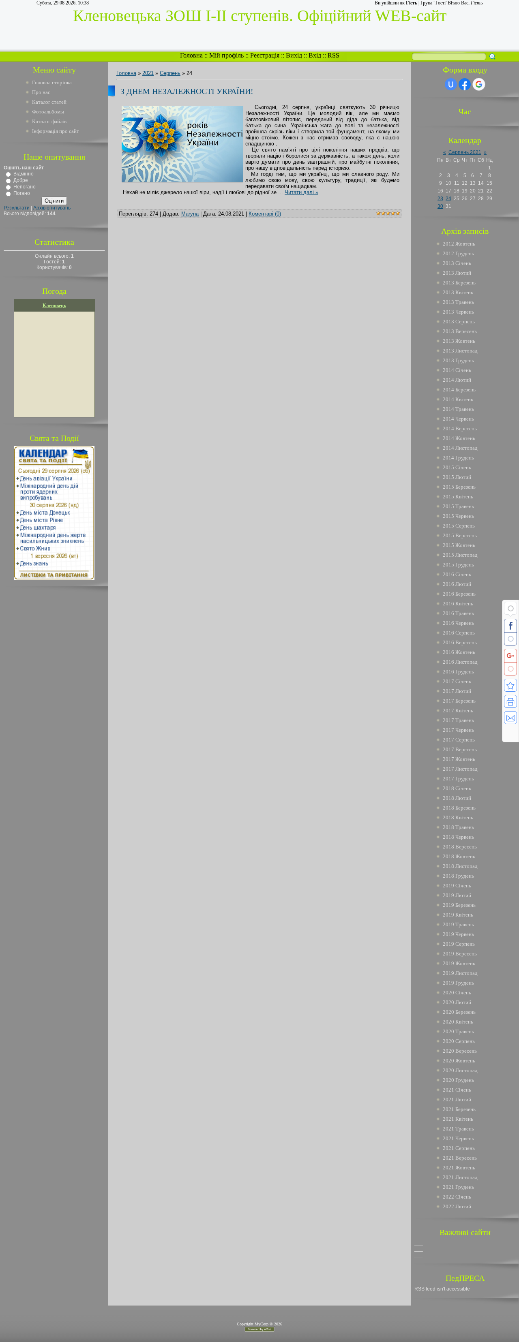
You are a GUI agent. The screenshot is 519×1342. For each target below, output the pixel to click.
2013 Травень (458, 302)
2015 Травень (458, 506)
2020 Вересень (460, 1051)
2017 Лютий (457, 691)
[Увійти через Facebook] (465, 84)
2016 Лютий (457, 584)
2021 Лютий (457, 1099)
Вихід (294, 55)
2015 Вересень (460, 535)
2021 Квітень (458, 1119)
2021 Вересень (460, 1158)
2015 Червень (458, 516)
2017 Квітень (458, 710)
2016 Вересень (460, 642)
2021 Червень (458, 1138)
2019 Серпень (459, 944)
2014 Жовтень (459, 438)
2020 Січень (457, 992)
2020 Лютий (457, 1002)
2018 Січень (457, 788)
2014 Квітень (458, 399)
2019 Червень (458, 934)
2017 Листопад (460, 769)
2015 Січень (457, 467)
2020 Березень (459, 1012)
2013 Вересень (460, 331)
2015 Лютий (457, 477)
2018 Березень (459, 808)
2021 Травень (458, 1129)
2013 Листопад (460, 351)
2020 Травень (458, 1031)
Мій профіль (226, 55)
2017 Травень (458, 720)
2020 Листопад (460, 1070)
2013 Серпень (459, 321)
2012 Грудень (458, 253)
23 (440, 198)
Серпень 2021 (464, 152)
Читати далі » (301, 192)
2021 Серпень (459, 1148)
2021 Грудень (458, 1187)
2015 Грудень (458, 565)
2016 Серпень (459, 633)
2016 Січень (457, 574)
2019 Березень (459, 905)
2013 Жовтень (459, 341)
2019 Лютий (457, 895)
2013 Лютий (457, 273)
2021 (148, 73)
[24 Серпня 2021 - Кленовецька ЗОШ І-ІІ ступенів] (510, 685)
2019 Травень (458, 924)
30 (440, 206)
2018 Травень (458, 827)
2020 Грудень (458, 1080)
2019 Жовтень (459, 963)
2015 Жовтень (459, 545)
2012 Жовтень (459, 244)
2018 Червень (458, 837)
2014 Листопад (460, 448)
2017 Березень (459, 701)
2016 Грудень (458, 672)
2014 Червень (458, 419)
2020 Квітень (458, 1022)
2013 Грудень (458, 360)
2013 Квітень (458, 292)
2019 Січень (457, 886)
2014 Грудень (458, 458)
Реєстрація (264, 55)
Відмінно (23, 174)
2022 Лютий (457, 1206)
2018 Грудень (458, 876)
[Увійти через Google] (478, 84)
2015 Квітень (458, 497)
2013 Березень (459, 283)
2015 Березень (459, 487)
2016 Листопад (460, 662)
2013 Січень (457, 263)
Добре (20, 180)
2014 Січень (457, 370)
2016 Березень (459, 594)
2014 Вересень (460, 428)
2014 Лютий (457, 380)
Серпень (170, 73)
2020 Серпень (459, 1041)
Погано (21, 193)
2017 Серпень (459, 740)
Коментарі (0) (265, 214)
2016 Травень (458, 613)
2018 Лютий (457, 798)
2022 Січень (457, 1197)
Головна (191, 55)
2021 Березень (459, 1109)
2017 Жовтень (459, 759)
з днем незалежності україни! (186, 91)
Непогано (24, 187)
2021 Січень (457, 1090)
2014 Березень (459, 390)
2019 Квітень (458, 915)
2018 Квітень (458, 817)
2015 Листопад (460, 555)
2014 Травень (458, 409)
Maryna (190, 214)
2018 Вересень (460, 847)
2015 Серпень (459, 526)
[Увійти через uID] (451, 84)
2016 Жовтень (459, 652)
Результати (17, 208)
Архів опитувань (52, 208)
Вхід (315, 55)
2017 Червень (458, 730)
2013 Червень (458, 312)
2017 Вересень (460, 749)
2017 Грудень (458, 779)
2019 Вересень (460, 954)
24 (448, 198)
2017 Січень (457, 681)
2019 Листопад (460, 973)
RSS (333, 55)
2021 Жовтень (459, 1168)
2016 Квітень (458, 603)
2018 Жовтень (459, 856)
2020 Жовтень (459, 1061)
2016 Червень (458, 623)
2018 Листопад (460, 866)
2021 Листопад (460, 1177)
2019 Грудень (458, 983)
